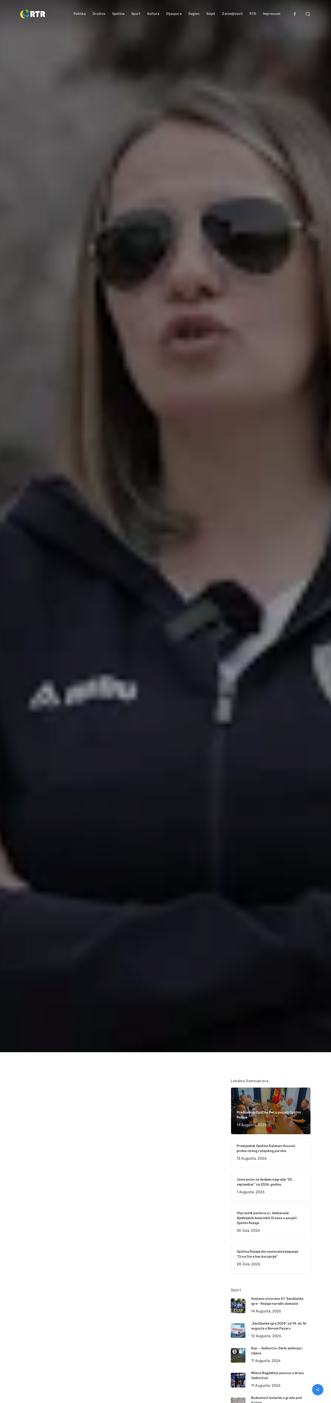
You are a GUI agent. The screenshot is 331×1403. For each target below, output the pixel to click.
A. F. (29, 594)
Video (79, 594)
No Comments (293, 560)
